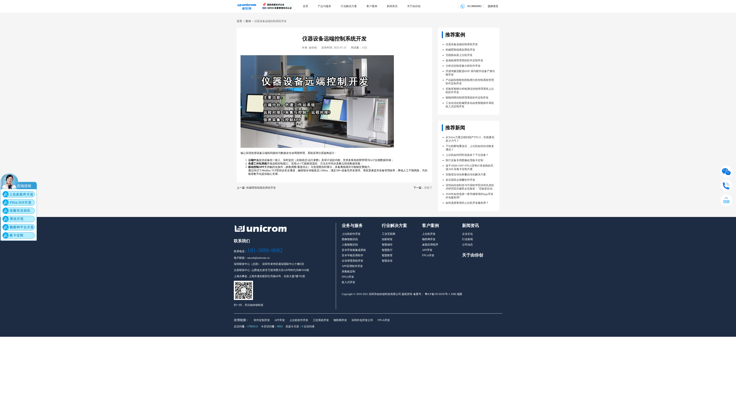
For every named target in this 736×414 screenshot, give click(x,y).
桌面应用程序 (430, 244)
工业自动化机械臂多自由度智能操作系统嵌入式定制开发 (470, 105)
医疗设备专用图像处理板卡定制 (464, 160)
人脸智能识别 (350, 244)
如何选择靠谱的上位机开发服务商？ (467, 202)
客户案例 (371, 6)
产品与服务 (324, 6)
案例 (248, 21)
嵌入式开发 (348, 282)
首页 (305, 6)
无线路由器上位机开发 (459, 55)
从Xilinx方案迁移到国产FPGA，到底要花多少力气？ (470, 139)
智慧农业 (387, 260)
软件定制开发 (262, 320)
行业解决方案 (349, 6)
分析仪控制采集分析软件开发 (463, 65)
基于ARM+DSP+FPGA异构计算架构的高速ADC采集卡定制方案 (469, 167)
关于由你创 (414, 6)
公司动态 (467, 244)
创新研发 (387, 239)
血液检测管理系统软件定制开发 (464, 60)
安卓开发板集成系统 (354, 250)
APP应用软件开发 (352, 266)
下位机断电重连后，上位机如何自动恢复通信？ (470, 148)
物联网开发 (428, 239)
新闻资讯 (392, 6)
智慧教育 (387, 255)
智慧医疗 (387, 250)
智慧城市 (387, 244)
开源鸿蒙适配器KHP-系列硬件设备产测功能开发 (470, 73)
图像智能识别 (350, 239)
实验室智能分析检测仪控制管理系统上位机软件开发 (470, 90)
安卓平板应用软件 (352, 255)
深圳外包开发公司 (362, 320)
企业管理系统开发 (352, 260)
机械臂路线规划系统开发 (261, 187)
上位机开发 (428, 233)
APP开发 (427, 250)
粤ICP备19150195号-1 (437, 294)
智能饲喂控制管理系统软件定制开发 (467, 97)
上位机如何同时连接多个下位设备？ (467, 155)
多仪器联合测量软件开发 (460, 179)
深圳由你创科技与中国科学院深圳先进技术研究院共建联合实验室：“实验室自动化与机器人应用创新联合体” (470, 187)
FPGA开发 (348, 276)
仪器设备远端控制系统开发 (462, 44)
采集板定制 (348, 271)
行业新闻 (467, 239)
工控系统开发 (321, 320)
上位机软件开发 (351, 233)
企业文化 (467, 233)
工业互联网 (388, 233)
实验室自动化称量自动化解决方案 (466, 174)
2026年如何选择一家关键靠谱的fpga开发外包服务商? (469, 196)
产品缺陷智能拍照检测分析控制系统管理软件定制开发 (470, 82)
